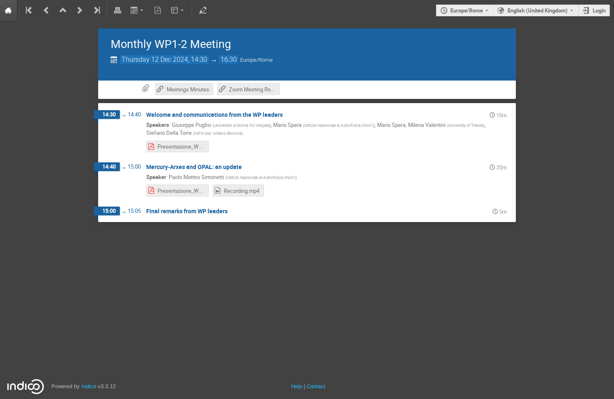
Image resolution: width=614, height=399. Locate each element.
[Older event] (46, 10)
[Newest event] (96, 10)
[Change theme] (178, 10)
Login (599, 10)
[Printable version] (117, 10)
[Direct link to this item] (289, 115)
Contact (316, 386)
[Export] (138, 10)
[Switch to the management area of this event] (202, 10)
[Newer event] (79, 10)
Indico (88, 386)
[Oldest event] (29, 10)
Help (296, 386)
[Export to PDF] (158, 10)
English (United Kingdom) (537, 10)
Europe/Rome (466, 10)
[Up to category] (63, 10)
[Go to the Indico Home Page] (8, 10)
